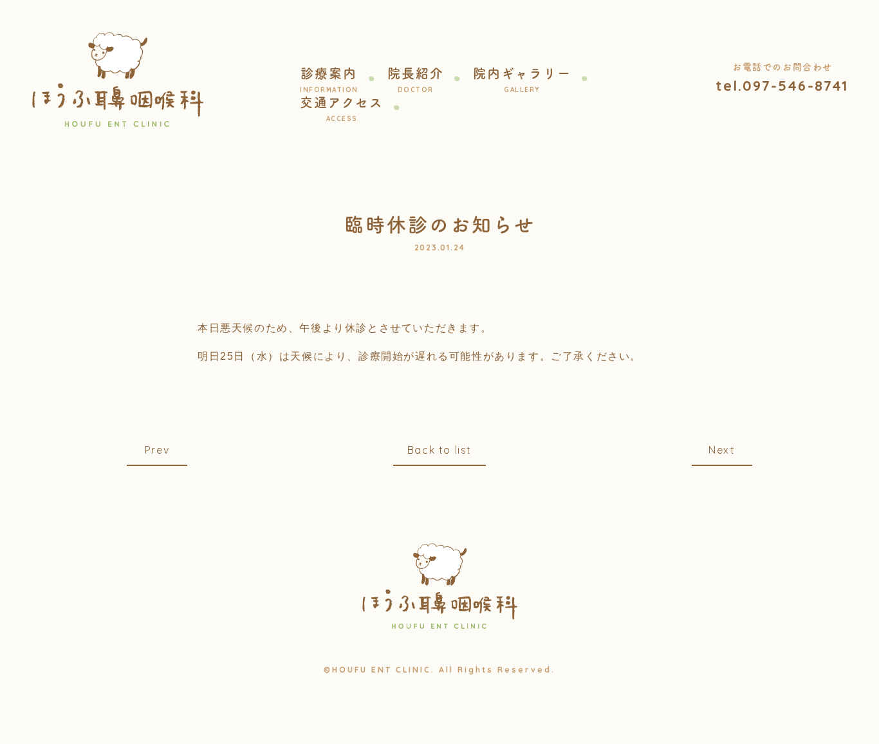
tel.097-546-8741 (782, 86)
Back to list (439, 449)
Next (721, 449)
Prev (157, 449)
